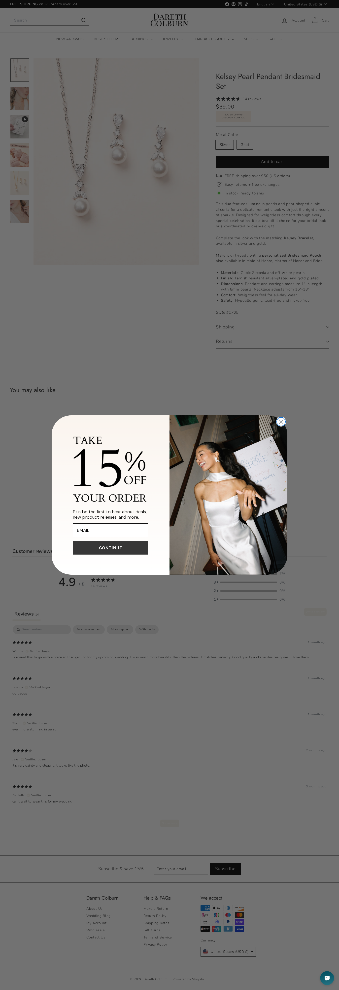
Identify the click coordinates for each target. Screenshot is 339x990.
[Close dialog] (281, 421)
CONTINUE (110, 548)
